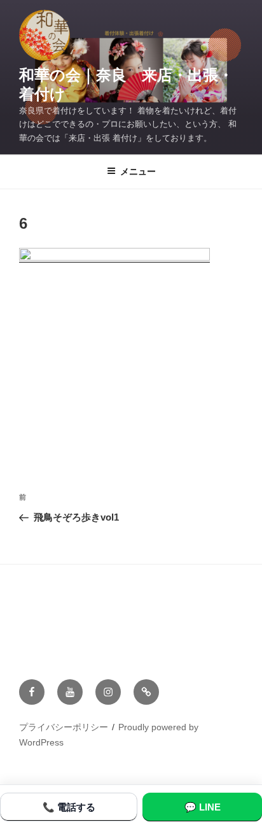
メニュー (138, 171)
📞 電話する (69, 807)
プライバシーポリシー (63, 727)
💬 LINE (202, 807)
